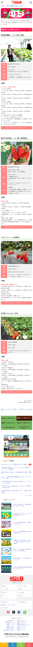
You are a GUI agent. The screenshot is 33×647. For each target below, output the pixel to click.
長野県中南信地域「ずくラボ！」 (24, 624)
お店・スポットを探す (4, 645)
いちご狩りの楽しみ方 (9, 427)
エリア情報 (21, 645)
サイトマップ (4, 598)
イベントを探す (12, 645)
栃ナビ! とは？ (17, 582)
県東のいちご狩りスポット (24, 422)
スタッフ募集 (4, 607)
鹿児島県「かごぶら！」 (22, 628)
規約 (2, 595)
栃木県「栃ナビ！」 (12, 620)
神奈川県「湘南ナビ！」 (11, 627)
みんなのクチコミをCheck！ (24, 427)
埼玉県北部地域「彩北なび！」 (9, 630)
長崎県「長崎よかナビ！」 (22, 621)
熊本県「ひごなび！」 (21, 620)
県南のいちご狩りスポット (26, 410)
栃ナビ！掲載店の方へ (22, 602)
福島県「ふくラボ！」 (11, 623)
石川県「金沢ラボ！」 (11, 628)
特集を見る (4, 585)
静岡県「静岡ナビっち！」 (10, 621)
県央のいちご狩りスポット (7, 410)
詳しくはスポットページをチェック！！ (16, 127)
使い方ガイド (4, 592)
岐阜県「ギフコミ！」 (11, 624)
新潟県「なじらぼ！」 (21, 623)
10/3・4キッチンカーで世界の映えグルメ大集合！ (14, 464)
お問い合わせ (20, 595)
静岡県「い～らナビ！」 (22, 627)
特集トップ (16, 409)
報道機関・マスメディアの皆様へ (9, 604)
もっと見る (29, 495)
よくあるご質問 (20, 592)
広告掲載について (5, 602)
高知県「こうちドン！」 (22, 630)
